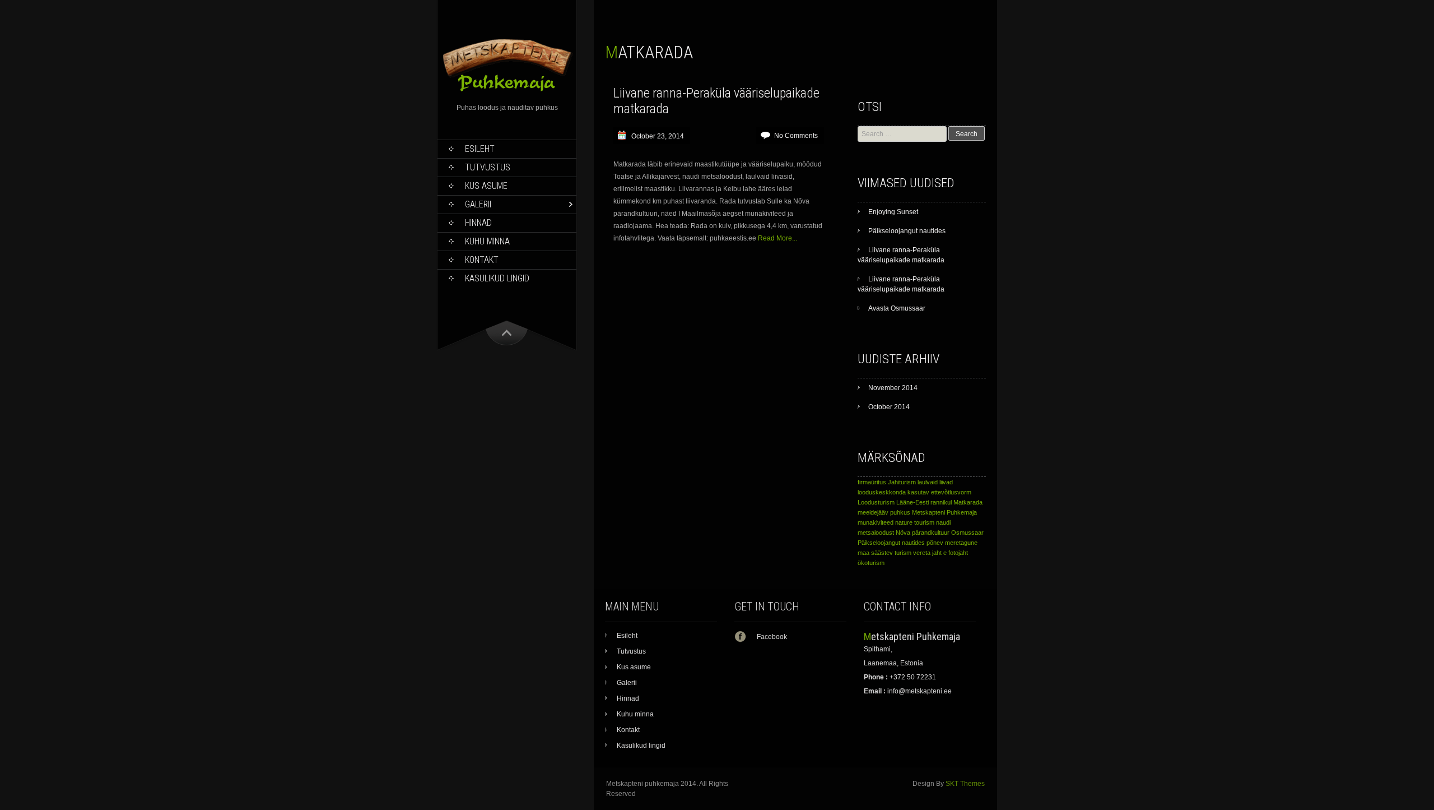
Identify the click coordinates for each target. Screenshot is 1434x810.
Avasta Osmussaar (896, 308)
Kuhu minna (487, 241)
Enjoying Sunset (893, 212)
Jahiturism (902, 482)
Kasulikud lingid (497, 278)
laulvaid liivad (935, 482)
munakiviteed (875, 522)
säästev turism (891, 552)
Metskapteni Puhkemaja (944, 512)
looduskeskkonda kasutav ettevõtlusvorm (914, 492)
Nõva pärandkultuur (922, 532)
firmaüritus (872, 482)
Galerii (478, 204)
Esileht (480, 149)
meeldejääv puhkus (884, 512)
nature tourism (914, 522)
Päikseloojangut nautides (907, 231)
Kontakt (482, 259)
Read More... (777, 238)
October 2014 (889, 407)
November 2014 (893, 388)
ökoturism (871, 562)
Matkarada (968, 502)
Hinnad (478, 222)
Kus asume (486, 185)
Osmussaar (967, 532)
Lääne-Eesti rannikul (924, 502)
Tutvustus (487, 167)
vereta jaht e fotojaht (940, 552)
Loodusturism (876, 502)
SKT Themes (965, 784)
